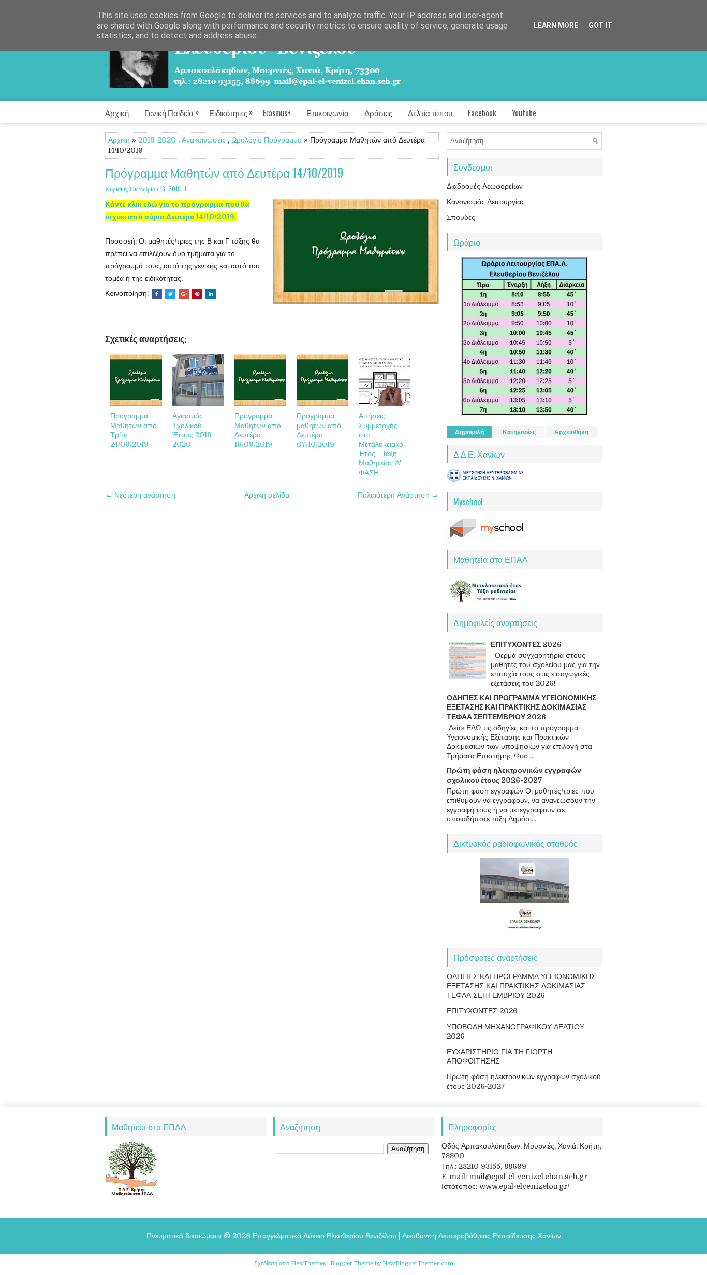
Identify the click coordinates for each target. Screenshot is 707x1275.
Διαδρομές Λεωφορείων (485, 186)
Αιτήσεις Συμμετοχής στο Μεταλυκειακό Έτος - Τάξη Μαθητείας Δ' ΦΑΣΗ (381, 444)
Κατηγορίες (519, 432)
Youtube (524, 112)
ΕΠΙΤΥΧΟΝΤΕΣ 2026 (526, 644)
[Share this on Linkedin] (210, 294)
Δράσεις (378, 112)
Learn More (556, 25)
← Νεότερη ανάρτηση (140, 495)
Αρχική (117, 112)
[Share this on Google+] (184, 294)
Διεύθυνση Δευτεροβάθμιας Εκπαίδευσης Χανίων (481, 1235)
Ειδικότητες (231, 112)
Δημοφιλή (469, 432)
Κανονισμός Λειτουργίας (486, 201)
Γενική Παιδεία (171, 112)
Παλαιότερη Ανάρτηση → (398, 495)
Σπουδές (461, 217)
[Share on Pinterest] (197, 294)
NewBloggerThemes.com (417, 1263)
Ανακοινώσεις (204, 140)
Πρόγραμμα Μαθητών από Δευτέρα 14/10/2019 (224, 172)
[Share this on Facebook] (157, 294)
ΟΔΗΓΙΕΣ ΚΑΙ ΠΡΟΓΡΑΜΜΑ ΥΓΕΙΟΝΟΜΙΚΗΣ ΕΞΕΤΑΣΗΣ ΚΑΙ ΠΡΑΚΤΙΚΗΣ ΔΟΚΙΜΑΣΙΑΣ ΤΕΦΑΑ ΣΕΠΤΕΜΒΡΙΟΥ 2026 (521, 706)
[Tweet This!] (170, 294)
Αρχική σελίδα (266, 495)
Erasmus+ (277, 112)
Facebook (482, 112)
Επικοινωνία (327, 112)
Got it (600, 25)
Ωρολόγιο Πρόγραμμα (266, 140)
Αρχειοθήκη (571, 432)
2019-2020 (157, 140)
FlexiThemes (308, 1263)
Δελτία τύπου (430, 112)
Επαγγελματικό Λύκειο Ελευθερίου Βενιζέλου (324, 1235)
